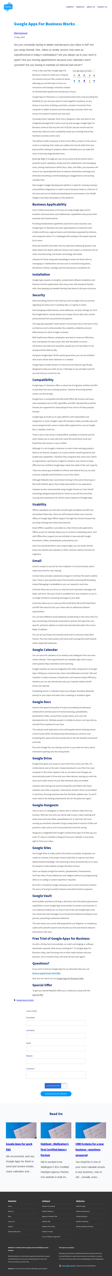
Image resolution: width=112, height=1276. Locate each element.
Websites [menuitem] (80, 7)
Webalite (12, 1201)
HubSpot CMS (46, 1221)
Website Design (80, 1206)
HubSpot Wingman (47, 1211)
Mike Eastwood (20, 33)
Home (10, 1206)
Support (10, 1226)
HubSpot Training (47, 1231)
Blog (9, 1216)
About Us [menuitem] (91, 7)
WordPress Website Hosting (84, 1226)
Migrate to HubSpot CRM (49, 1216)
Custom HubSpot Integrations (51, 1236)
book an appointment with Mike (46, 973)
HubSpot (46, 1201)
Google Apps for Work (25, 1000)
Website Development (83, 1211)
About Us (10, 1211)
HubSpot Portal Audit (48, 1226)
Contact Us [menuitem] (102, 7)
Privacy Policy (86, 1259)
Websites (80, 1201)
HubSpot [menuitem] (70, 7)
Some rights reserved (68, 1266)
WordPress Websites (82, 1221)
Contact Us (11, 1221)
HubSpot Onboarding (48, 1206)
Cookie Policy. (99, 1259)
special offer (37, 994)
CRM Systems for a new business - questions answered (90, 1149)
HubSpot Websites (81, 1216)
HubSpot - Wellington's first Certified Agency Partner (55, 1149)
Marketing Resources (14, 1231)
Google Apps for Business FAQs (70, 978)
